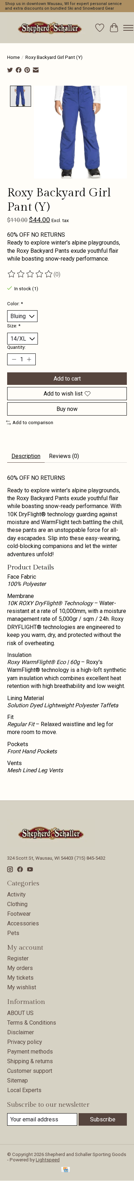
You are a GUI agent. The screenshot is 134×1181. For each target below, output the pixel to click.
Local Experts (24, 1090)
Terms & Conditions (31, 1022)
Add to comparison (33, 422)
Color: (15, 303)
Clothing (17, 904)
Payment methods (30, 1051)
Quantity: (16, 347)
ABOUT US (20, 1013)
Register (18, 958)
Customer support (29, 1070)
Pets (13, 933)
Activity (16, 894)
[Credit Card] (65, 1170)
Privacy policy (24, 1042)
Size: (13, 325)
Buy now (67, 409)
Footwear (19, 913)
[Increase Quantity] (29, 359)
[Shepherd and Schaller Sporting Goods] (50, 27)
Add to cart (67, 378)
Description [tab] (25, 456)
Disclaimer (20, 1032)
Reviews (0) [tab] (64, 456)
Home (13, 57)
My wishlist (21, 987)
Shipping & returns (30, 1061)
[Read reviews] (30, 274)
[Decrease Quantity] (14, 359)
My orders (20, 968)
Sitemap (17, 1080)
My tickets (20, 977)
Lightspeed (48, 1159)
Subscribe (102, 1119)
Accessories (23, 923)
